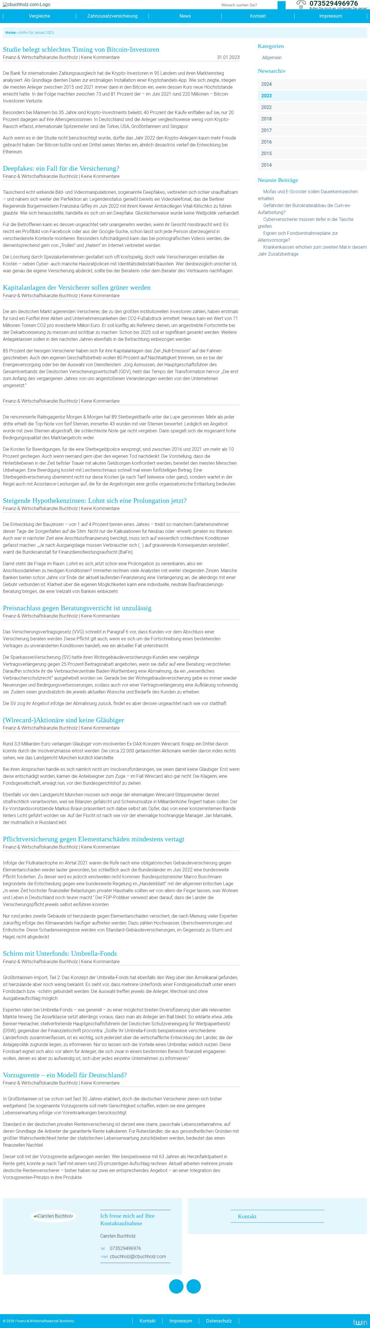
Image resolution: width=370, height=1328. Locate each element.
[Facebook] (176, 1286)
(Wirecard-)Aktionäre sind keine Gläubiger (63, 720)
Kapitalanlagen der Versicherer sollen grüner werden (77, 287)
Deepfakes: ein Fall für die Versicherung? (61, 168)
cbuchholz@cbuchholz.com (138, 1256)
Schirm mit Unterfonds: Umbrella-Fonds (60, 953)
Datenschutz (219, 1321)
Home (10, 33)
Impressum (330, 16)
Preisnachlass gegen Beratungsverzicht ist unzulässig (77, 608)
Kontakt (258, 16)
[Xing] (193, 1286)
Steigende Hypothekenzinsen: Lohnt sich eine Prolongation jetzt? (95, 500)
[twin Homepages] (360, 1321)
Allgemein (272, 57)
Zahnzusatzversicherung (112, 16)
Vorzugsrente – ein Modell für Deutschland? (65, 1075)
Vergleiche (39, 16)
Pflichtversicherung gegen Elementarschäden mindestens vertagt (93, 839)
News (185, 16)
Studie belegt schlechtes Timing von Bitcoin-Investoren (81, 49)
